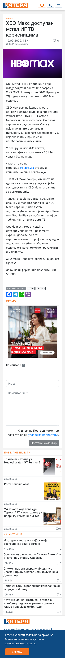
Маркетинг (24, 629)
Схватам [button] (17, 651)
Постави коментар (44, 443)
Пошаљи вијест (41, 629)
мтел (31, 288)
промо (41, 288)
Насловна (9, 629)
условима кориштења (43, 435)
